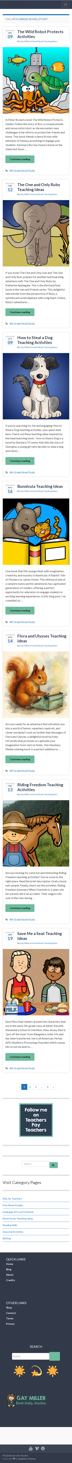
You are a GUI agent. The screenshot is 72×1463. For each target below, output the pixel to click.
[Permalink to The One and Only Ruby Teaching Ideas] (36, 232)
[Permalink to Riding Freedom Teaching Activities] (36, 833)
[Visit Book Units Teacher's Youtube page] (31, 1447)
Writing (7, 1238)
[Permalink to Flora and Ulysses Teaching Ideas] (36, 684)
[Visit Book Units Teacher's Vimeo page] (37, 1447)
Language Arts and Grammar (18, 1211)
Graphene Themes (27, 1458)
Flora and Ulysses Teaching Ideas (41, 638)
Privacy (10, 1323)
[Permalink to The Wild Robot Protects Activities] (36, 80)
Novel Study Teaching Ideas (44, 41)
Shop (9, 1307)
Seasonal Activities (13, 1231)
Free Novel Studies (13, 1205)
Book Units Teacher (14, 4)
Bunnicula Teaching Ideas (40, 486)
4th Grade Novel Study (22, 170)
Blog (8, 1269)
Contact (11, 1312)
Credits (10, 1280)
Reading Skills (10, 1225)
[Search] (54, 1356)
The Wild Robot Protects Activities (40, 34)
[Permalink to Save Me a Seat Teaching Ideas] (36, 981)
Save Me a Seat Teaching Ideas (39, 936)
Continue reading (20, 159)
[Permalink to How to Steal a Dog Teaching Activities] (36, 385)
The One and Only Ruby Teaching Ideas (38, 187)
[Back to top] (64, 1455)
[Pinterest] (43, 1447)
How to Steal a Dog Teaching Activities (35, 340)
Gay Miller (25, 41)
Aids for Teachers (12, 1198)
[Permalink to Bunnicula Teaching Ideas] (36, 531)
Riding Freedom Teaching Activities (40, 787)
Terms (9, 1318)
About (9, 1274)
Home (9, 1263)
